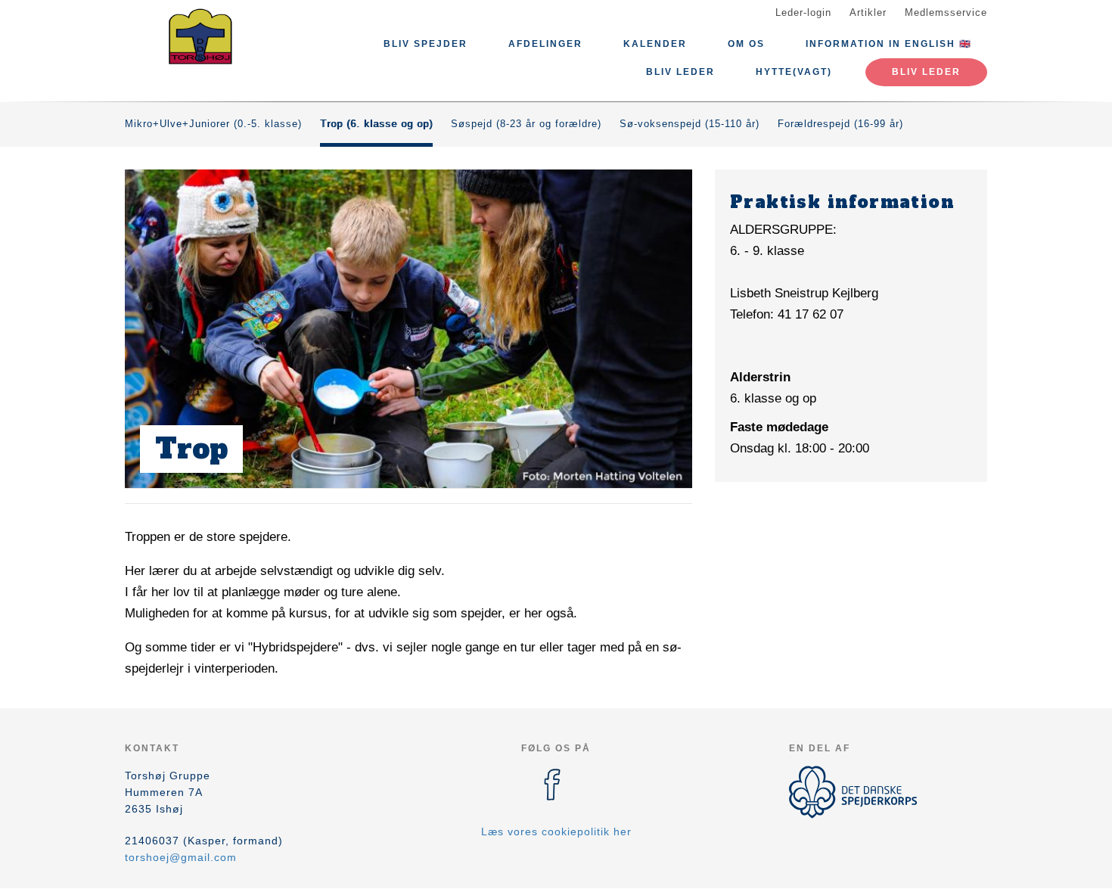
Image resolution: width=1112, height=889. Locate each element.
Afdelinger (545, 44)
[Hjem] (193, 36)
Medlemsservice (946, 12)
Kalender (655, 44)
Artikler (868, 12)
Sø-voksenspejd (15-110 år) (689, 123)
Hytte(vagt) (794, 72)
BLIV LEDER (926, 72)
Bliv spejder (425, 44)
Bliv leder (680, 72)
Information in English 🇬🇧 (889, 44)
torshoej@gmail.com (181, 857)
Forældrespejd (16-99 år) (840, 123)
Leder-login (803, 12)
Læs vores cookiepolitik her (556, 831)
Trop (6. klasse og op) (376, 123)
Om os (746, 44)
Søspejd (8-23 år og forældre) (526, 123)
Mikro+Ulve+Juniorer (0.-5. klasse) (213, 123)
